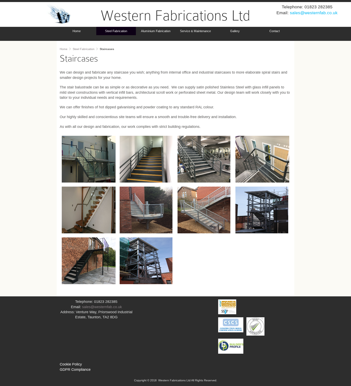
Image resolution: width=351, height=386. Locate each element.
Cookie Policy (71, 364)
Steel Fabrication (116, 31)
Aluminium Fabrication (155, 31)
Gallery (235, 31)
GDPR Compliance (75, 370)
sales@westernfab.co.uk (102, 307)
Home (77, 31)
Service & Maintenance (195, 31)
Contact (274, 31)
